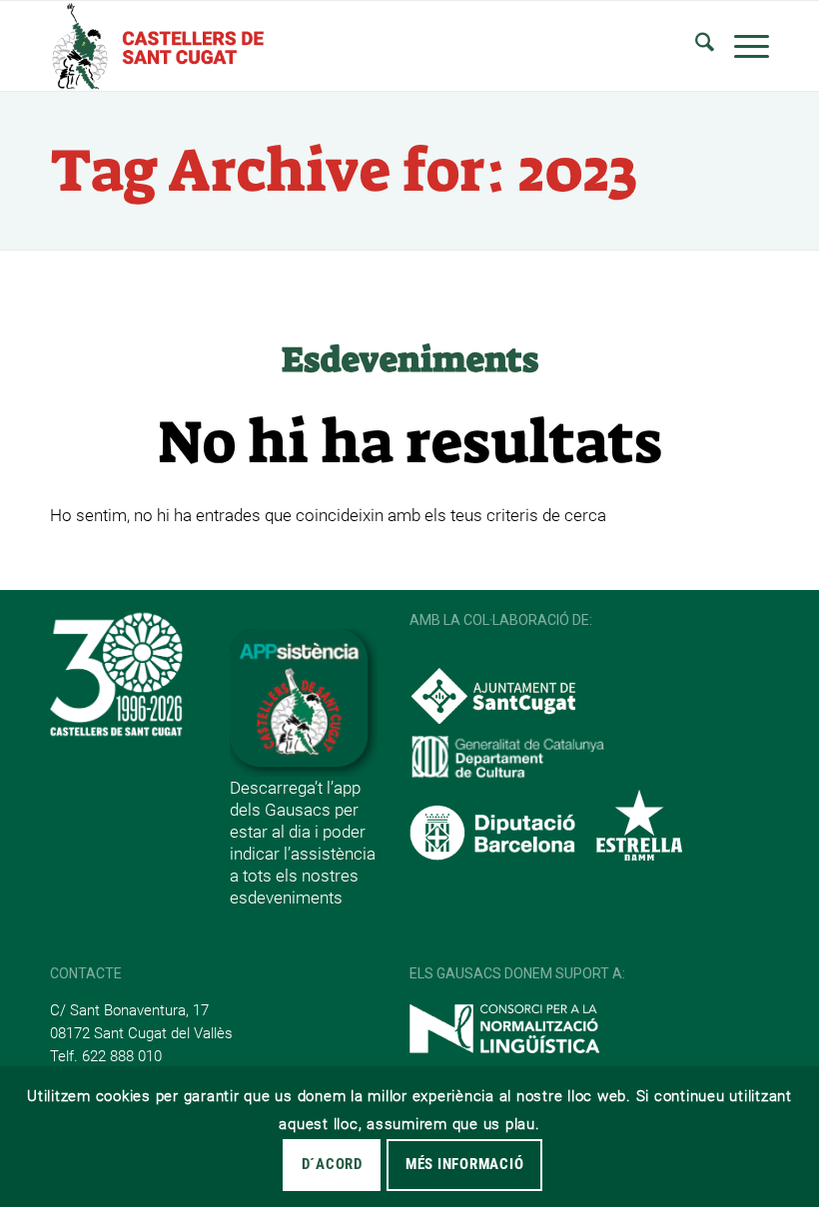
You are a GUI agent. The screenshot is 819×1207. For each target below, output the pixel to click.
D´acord (332, 1164)
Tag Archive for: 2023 (343, 171)
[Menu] (741, 46)
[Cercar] (694, 46)
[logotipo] (157, 46)
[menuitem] (694, 46)
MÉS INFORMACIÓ (465, 1164)
